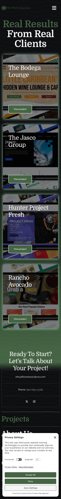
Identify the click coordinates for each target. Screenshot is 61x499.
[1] (15, 6)
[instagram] (34, 401)
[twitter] (27, 401)
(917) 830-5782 (35, 389)
